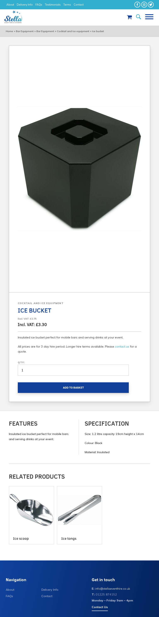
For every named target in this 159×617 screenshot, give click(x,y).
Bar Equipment (25, 31)
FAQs (38, 4)
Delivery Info (25, 4)
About (10, 4)
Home (9, 31)
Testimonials (53, 4)
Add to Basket (73, 387)
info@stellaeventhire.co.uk (112, 588)
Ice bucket (98, 31)
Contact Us (100, 607)
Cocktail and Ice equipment (73, 31)
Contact (79, 4)
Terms (67, 4)
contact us (122, 346)
